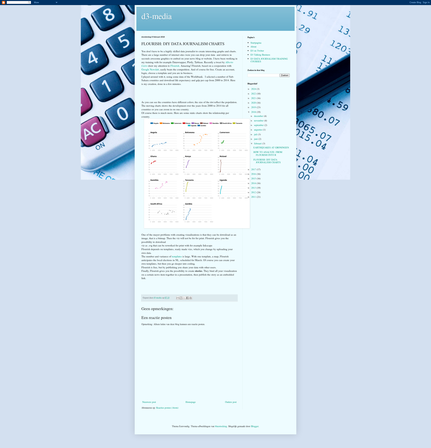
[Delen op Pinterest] (190, 298)
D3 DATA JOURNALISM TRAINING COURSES (269, 60)
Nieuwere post (149, 402)
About (253, 46)
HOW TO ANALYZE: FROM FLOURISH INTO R (267, 153)
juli (256, 134)
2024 (254, 88)
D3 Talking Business (260, 54)
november (259, 120)
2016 (254, 173)
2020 (254, 102)
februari (258, 143)
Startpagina (256, 42)
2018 (254, 112)
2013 (254, 187)
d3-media (156, 15)
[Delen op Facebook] (187, 298)
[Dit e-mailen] (177, 298)
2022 (254, 93)
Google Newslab (150, 69)
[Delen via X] (184, 298)
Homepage (191, 402)
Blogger (254, 426)
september (259, 125)
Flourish (175, 65)
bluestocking (221, 426)
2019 (254, 107)
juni (256, 138)
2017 (254, 169)
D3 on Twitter (257, 50)
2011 (254, 196)
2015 (254, 178)
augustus (258, 129)
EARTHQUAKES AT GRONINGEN (271, 147)
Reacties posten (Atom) (167, 407)
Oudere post (231, 402)
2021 (254, 98)
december (259, 116)
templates (177, 256)
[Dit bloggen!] (181, 298)
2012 (254, 192)
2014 (254, 183)
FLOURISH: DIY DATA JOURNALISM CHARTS (267, 161)
